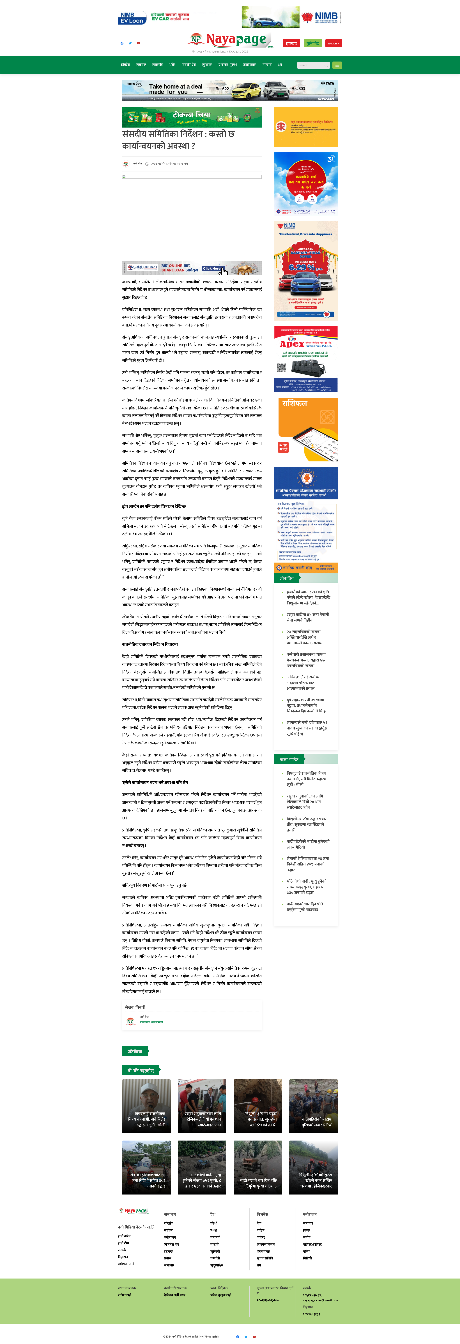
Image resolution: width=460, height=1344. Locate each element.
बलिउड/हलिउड (312, 1244)
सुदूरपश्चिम (216, 1265)
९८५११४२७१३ (312, 1295)
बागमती (215, 1237)
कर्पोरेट (261, 1237)
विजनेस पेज (189, 65)
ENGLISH (333, 43)
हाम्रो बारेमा (124, 1236)
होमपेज (125, 65)
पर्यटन (260, 1230)
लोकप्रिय (287, 578)
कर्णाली (215, 1258)
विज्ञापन (123, 1257)
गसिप (306, 1251)
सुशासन (207, 65)
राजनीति (157, 65)
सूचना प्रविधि (265, 1258)
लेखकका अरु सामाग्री (151, 1022)
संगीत (306, 1237)
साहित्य (168, 1230)
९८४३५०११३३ (311, 1314)
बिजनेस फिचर (266, 1244)
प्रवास (167, 1258)
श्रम (259, 1265)
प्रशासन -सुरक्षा (228, 65)
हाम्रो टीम (123, 1243)
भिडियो (307, 1258)
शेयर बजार (263, 1251)
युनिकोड (313, 43)
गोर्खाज (267, 65)
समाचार (141, 65)
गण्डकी (214, 1244)
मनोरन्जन (249, 65)
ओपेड (172, 65)
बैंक (259, 1223)
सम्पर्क (122, 1250)
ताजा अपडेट (289, 759)
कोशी (213, 1223)
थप (280, 65)
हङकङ (291, 43)
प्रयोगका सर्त (126, 1264)
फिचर (306, 1230)
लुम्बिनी (215, 1251)
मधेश (213, 1230)
